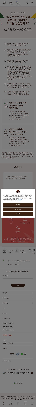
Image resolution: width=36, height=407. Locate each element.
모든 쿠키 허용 (18, 209)
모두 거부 (18, 213)
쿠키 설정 (18, 204)
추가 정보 (20, 200)
